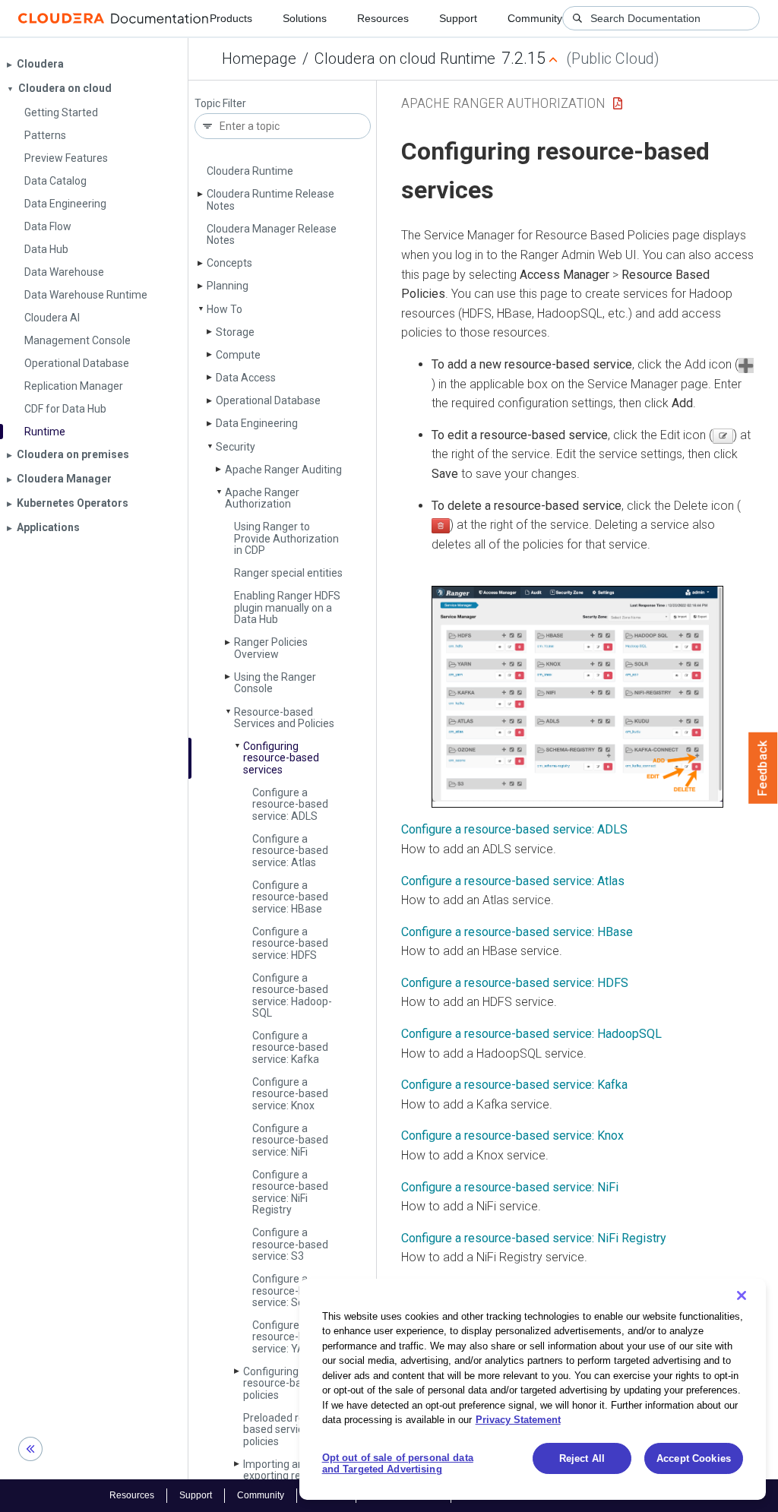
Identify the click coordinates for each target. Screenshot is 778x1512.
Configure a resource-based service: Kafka (290, 1047)
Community (535, 18)
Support (458, 18)
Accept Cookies (693, 1458)
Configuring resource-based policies (281, 1383)
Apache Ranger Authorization (262, 498)
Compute (238, 355)
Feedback (763, 768)
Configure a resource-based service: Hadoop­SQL (292, 995)
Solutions (305, 18)
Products (231, 18)
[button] (577, 697)
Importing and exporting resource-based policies (290, 1476)
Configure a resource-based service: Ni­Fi (290, 1140)
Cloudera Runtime (250, 171)
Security (235, 447)
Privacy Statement (518, 1419)
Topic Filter (220, 103)
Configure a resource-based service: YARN (290, 1337)
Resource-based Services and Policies (284, 717)
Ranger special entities (288, 573)
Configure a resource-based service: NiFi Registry (533, 1238)
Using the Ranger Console (275, 682)
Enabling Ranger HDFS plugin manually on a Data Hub (287, 607)
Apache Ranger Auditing (283, 469)
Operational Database (268, 400)
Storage (235, 332)
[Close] (741, 1295)
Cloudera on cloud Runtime (405, 58)
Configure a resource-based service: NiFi (509, 1187)
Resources (383, 18)
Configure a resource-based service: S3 (290, 1244)
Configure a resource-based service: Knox (290, 1094)
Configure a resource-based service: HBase (290, 897)
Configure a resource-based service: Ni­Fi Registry (290, 1192)
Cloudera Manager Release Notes (272, 234)
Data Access (246, 378)
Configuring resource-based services (281, 758)
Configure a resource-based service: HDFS (290, 943)
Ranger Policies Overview (271, 648)
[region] (532, 1389)
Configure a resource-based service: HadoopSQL (531, 1033)
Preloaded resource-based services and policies (292, 1429)
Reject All (582, 1458)
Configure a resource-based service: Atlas (290, 850)
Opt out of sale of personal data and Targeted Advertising (397, 1464)
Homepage (259, 58)
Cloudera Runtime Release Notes (270, 199)
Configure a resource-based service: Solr (290, 1290)
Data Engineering (257, 423)
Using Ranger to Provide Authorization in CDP (286, 538)
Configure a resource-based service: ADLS (290, 804)
